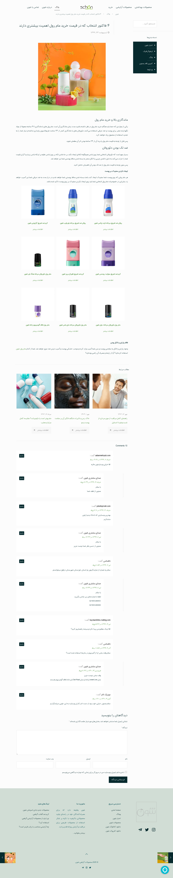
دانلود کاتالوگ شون (113, 827)
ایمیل (88, 759)
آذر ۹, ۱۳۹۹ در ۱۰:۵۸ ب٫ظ (101, 648)
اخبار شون (149, 45)
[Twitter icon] (90, 868)
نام (126, 759)
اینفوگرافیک (148, 51)
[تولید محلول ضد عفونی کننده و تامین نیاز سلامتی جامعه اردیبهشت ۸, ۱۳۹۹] (170, 857)
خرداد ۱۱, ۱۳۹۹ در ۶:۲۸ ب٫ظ (100, 459)
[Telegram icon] (82, 868)
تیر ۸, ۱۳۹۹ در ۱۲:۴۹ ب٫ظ (91, 587)
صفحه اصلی (116, 810)
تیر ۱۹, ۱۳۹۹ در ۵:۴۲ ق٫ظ (101, 624)
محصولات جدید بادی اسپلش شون (36, 810)
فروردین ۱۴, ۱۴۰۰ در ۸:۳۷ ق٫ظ (90, 670)
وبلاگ (118, 814)
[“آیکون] (154, 830)
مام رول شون (21, 349)
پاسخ (21, 455)
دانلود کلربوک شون (113, 831)
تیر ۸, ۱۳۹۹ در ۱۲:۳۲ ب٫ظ (91, 537)
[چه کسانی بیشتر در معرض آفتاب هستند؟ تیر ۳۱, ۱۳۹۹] (2, 857)
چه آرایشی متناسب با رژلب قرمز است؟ (34, 827)
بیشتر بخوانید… (79, 833)
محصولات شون (115, 822)
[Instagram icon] (86, 868)
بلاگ (151, 57)
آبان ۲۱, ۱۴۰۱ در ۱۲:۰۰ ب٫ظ (101, 698)
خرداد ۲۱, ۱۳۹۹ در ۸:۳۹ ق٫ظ (90, 482)
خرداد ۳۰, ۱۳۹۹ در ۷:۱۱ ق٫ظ (100, 510)
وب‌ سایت (49, 759)
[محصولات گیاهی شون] (86, 7)
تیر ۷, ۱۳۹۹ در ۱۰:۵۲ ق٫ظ (101, 565)
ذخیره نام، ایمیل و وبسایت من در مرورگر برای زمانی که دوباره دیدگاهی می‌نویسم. (93, 772)
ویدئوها (150, 69)
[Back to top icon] (86, 854)
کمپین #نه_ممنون (146, 63)
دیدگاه (124, 727)
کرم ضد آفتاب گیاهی (41, 814)
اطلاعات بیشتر (108, 229)
